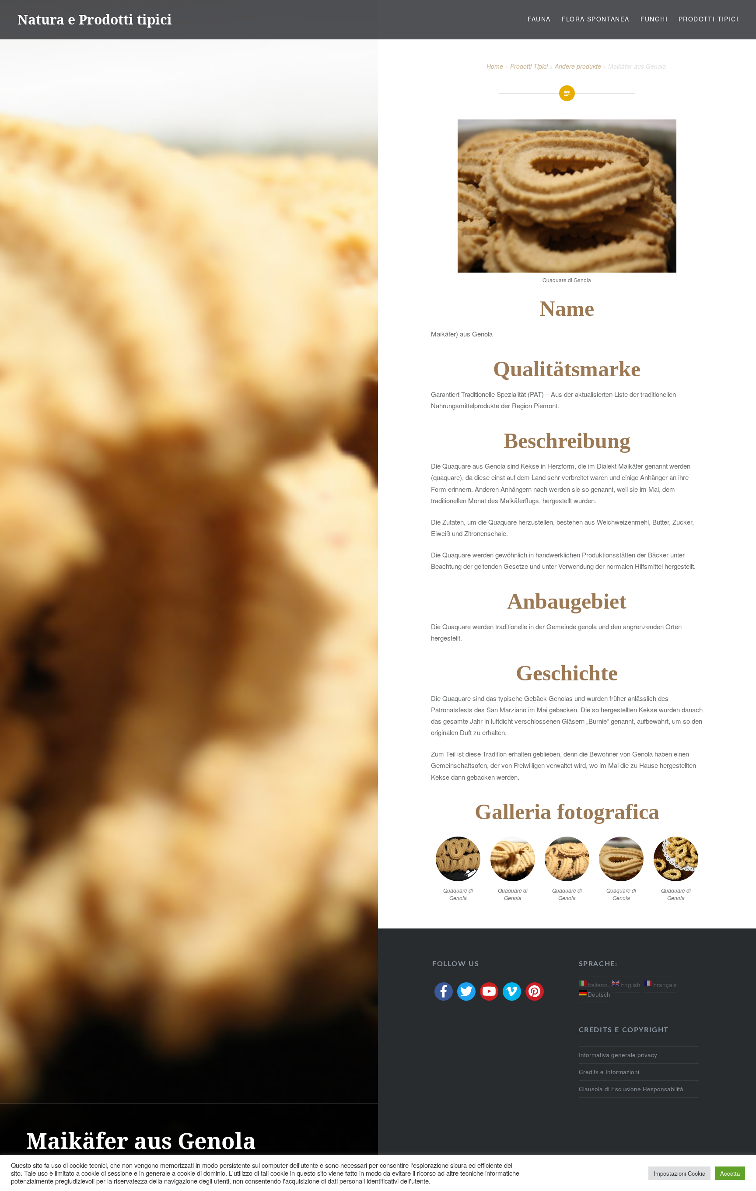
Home (494, 66)
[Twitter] (466, 991)
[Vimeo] (512, 991)
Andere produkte (578, 66)
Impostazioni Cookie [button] (679, 1173)
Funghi (654, 18)
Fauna (539, 18)
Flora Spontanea (596, 18)
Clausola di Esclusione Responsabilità (631, 1089)
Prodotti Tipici (708, 18)
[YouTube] (489, 991)
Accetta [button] (730, 1173)
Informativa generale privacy (618, 1055)
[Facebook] (443, 991)
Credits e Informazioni (609, 1072)
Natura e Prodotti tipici (95, 19)
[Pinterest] (534, 991)
